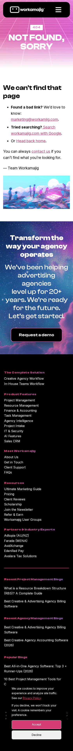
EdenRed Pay (14, 551)
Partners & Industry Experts (29, 529)
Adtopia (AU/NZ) (16, 535)
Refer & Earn (13, 514)
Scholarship (13, 504)
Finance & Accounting (20, 410)
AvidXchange (13, 546)
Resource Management (21, 405)
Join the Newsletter (18, 509)
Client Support (15, 467)
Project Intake (14, 426)
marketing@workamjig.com (34, 119)
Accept (36, 724)
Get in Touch (13, 462)
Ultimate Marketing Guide (22, 489)
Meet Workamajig (19, 451)
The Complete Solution (24, 372)
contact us (41, 151)
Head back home (31, 141)
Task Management (17, 415)
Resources (14, 483)
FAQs (8, 472)
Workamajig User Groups (22, 520)
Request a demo (36, 334)
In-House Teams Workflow (24, 384)
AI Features (12, 436)
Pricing (9, 494)
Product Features (20, 394)
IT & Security (13, 431)
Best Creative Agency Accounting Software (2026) (36, 642)
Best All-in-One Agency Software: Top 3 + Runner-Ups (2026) (35, 668)
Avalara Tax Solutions (20, 556)
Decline (36, 734)
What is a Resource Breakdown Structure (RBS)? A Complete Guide (35, 590)
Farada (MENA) (15, 541)
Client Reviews (14, 499)
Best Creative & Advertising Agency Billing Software (35, 603)
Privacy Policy (32, 698)
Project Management (19, 400)
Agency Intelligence (18, 421)
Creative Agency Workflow (24, 378)
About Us (11, 457)
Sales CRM (12, 441)
